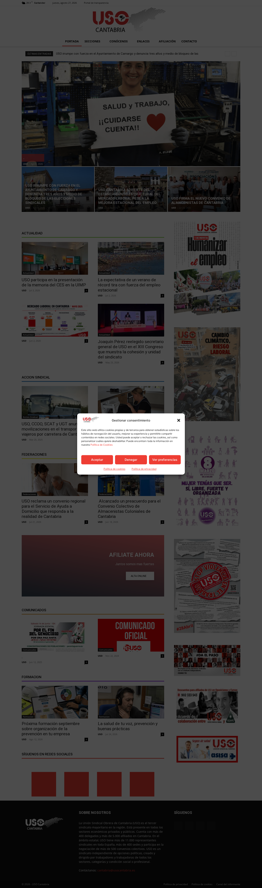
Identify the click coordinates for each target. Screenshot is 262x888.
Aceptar (97, 460)
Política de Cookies (101, 444)
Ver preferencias (164, 460)
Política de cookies (114, 469)
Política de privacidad (144, 469)
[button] (179, 420)
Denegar (131, 460)
